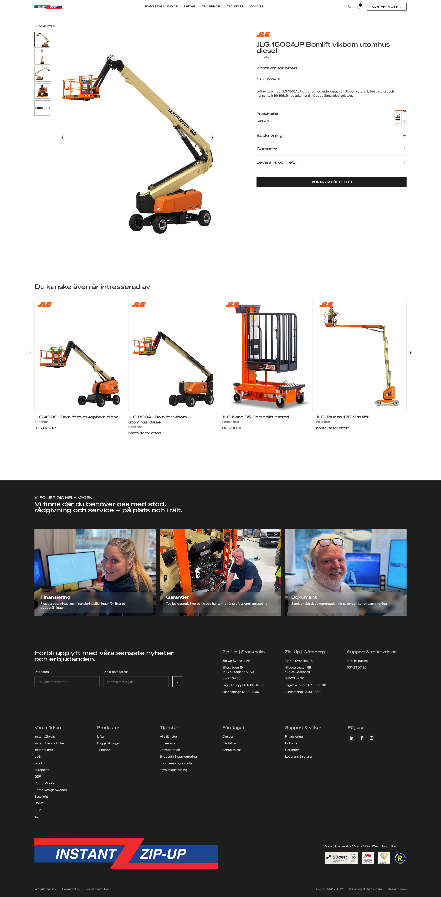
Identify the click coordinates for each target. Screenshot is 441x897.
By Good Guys (397, 889)
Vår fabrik (229, 743)
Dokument (293, 743)
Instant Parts (43, 750)
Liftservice (167, 743)
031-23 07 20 (294, 678)
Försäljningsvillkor (97, 889)
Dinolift (39, 763)
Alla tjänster (168, 736)
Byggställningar (108, 743)
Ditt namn (41, 672)
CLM (37, 810)
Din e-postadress (116, 672)
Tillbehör (103, 750)
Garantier (292, 750)
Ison (37, 816)
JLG (37, 756)
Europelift (41, 770)
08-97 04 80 (231, 678)
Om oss (228, 736)
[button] (62, 137)
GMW (38, 803)
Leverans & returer (298, 756)
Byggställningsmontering (178, 756)
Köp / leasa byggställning (178, 763)
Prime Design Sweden (50, 790)
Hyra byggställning (173, 770)
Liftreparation (170, 750)
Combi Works (44, 783)
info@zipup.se (357, 661)
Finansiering (294, 736)
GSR (37, 776)
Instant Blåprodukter (49, 743)
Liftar (101, 736)
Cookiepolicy (71, 889)
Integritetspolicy (45, 889)
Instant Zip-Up (44, 736)
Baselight (41, 796)
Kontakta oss (231, 750)
